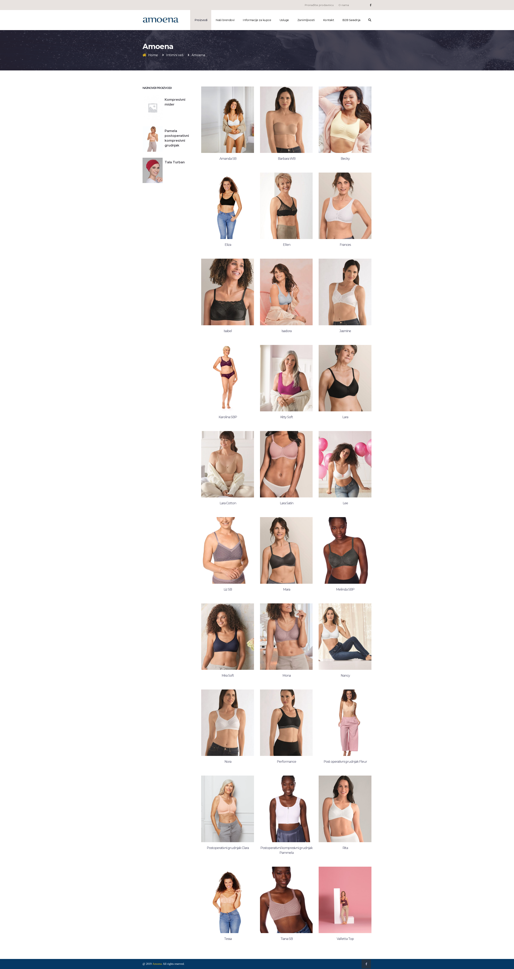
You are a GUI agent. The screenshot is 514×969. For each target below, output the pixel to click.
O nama (344, 5)
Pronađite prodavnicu (319, 5)
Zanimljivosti (306, 20)
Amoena (157, 963)
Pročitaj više (227, 161)
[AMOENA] (161, 20)
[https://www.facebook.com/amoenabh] (370, 5)
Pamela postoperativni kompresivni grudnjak (177, 138)
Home (153, 55)
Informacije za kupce (257, 20)
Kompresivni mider (175, 102)
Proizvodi (201, 20)
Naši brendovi (225, 20)
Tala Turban (175, 162)
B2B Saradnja (351, 20)
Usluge (284, 20)
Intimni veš (175, 55)
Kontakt (328, 20)
